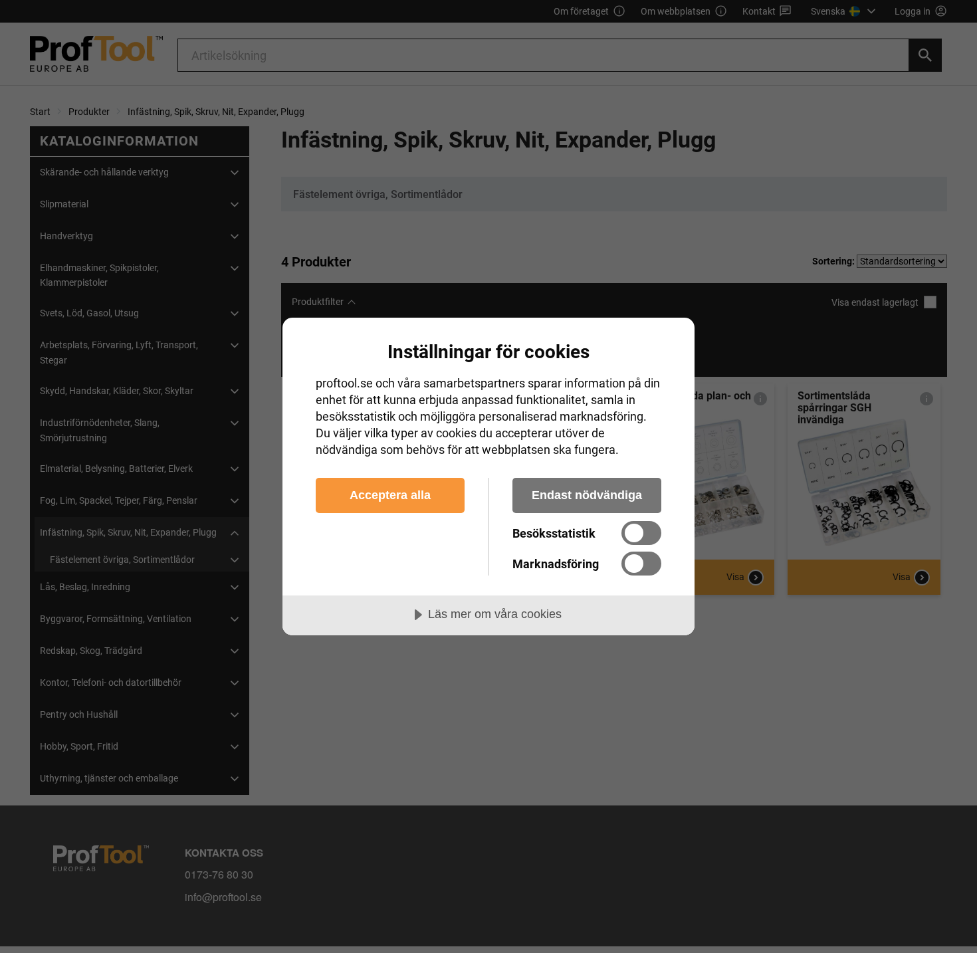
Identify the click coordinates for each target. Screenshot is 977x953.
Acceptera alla (390, 495)
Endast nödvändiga (587, 495)
